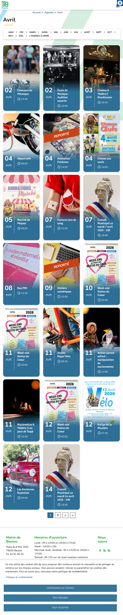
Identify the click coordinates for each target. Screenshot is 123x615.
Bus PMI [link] (22, 288)
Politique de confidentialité (19, 577)
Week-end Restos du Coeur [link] (104, 291)
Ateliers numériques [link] (64, 289)
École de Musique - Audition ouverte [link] (63, 95)
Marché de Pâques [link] (23, 221)
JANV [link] (11, 32)
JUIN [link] (66, 32)
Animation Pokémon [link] (63, 160)
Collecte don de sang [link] (66, 221)
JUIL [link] (76, 32)
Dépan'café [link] (24, 158)
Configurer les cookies (60, 588)
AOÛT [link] (87, 32)
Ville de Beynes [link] (5, 5)
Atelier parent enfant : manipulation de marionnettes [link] (106, 360)
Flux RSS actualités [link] (104, 551)
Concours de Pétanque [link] (24, 92)
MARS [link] (33, 32)
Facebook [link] (100, 551)
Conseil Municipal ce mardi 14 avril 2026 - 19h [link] (65, 495)
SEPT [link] (98, 32)
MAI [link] (56, 32)
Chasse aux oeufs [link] (104, 160)
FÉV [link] (22, 32)
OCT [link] (109, 32)
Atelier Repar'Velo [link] (63, 354)
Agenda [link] (49, 12)
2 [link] (58, 515)
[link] (120, 3)
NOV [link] (10, 35)
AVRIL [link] (45, 32)
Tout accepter (60, 607)
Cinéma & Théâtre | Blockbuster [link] (105, 94)
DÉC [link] (21, 35)
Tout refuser (60, 597)
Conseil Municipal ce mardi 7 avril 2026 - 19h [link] (105, 225)
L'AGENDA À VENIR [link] (39, 35)
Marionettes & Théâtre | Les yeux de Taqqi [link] (25, 428)
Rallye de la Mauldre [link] (105, 426)
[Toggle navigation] (118, 6)
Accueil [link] (36, 12)
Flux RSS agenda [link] (109, 551)
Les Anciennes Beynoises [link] (25, 491)
